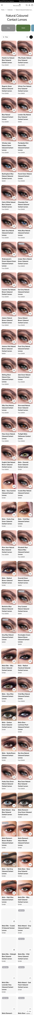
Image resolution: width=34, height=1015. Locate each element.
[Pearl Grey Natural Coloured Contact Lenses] (25, 337)
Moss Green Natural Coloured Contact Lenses (8, 436)
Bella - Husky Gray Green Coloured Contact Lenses (8, 521)
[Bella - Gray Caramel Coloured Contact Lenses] (9, 481)
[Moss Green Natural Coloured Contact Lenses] (9, 424)
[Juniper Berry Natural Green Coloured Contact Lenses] (25, 249)
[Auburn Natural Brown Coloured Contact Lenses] (9, 308)
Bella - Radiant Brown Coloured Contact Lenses (7, 580)
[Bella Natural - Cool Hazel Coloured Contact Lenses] (25, 973)
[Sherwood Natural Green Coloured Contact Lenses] (25, 396)
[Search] (26, 5)
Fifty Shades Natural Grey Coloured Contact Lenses (24, 60)
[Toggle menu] (2, 5)
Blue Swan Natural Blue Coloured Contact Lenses (24, 784)
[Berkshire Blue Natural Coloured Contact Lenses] (9, 597)
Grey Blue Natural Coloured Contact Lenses (7, 637)
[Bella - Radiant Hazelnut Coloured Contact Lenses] (25, 656)
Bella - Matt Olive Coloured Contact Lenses (7, 899)
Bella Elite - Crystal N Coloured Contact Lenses (8, 928)
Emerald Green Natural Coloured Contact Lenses (23, 580)
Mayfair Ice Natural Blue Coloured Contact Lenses (8, 60)
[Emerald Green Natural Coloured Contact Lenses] (25, 568)
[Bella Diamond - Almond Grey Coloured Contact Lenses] (9, 1003)
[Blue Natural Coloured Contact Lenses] (9, 105)
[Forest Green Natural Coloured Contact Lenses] (25, 164)
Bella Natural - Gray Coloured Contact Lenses (24, 928)
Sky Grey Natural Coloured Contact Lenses (23, 755)
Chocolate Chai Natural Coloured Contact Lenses (23, 204)
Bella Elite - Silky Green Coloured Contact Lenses (7, 668)
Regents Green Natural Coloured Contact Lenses (7, 88)
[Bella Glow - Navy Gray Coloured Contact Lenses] (25, 859)
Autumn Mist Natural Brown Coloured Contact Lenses (9, 348)
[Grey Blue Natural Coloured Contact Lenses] (9, 625)
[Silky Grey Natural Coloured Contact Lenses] (9, 396)
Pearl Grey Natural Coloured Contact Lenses (24, 348)
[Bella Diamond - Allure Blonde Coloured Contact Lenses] (25, 828)
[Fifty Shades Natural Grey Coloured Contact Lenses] (25, 48)
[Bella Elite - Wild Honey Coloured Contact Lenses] (25, 944)
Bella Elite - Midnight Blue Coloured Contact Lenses (9, 956)
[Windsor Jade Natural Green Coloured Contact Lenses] (9, 133)
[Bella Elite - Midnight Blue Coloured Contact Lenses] (9, 944)
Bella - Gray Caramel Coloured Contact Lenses (9, 493)
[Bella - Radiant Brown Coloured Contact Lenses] (9, 568)
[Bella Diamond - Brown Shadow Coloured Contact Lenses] (9, 828)
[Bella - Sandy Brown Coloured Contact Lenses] (9, 743)
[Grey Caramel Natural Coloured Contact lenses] (25, 597)
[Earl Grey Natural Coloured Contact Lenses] (25, 280)
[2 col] (31, 37)
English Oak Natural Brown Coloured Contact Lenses (8, 464)
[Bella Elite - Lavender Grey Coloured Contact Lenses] (9, 973)
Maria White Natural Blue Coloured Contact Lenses (8, 204)
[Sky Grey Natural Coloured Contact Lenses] (25, 743)
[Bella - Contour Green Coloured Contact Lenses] (9, 713)
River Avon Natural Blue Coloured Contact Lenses (8, 549)
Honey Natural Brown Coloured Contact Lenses (23, 320)
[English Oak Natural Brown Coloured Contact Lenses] (9, 453)
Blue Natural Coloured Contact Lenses (7, 117)
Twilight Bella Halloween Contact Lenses (24, 436)
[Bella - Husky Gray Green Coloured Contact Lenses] (9, 509)
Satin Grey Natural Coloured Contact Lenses (8, 233)
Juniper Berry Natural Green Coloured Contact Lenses (25, 261)
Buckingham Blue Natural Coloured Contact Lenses (7, 176)
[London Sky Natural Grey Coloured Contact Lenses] (25, 105)
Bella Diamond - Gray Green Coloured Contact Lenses (25, 812)
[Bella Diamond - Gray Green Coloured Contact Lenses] (25, 800)
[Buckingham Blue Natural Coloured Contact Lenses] (9, 164)
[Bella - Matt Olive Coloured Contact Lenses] (9, 888)
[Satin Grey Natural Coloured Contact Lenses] (9, 221)
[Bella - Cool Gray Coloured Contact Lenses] (9, 859)
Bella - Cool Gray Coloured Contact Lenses (7, 871)
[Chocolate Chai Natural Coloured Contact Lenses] (25, 192)
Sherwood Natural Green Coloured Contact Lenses (24, 407)
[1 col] (27, 37)
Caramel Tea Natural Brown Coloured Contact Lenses (8, 292)
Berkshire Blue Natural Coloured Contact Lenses (7, 609)
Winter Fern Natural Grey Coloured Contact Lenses (24, 88)
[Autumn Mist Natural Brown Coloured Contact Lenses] (9, 337)
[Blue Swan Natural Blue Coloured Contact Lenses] (25, 772)
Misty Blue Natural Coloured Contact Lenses (24, 233)
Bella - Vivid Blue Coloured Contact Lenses (23, 521)
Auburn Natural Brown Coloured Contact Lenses (7, 320)
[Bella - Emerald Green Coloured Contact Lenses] (25, 453)
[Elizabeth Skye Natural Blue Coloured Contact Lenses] (25, 538)
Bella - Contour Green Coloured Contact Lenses (7, 724)
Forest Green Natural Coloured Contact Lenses (25, 176)
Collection (10, 10)
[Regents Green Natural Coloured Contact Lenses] (9, 76)
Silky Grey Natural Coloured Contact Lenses (8, 407)
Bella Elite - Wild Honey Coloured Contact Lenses (23, 956)
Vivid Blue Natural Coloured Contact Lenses (24, 696)
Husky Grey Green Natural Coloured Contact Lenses (8, 784)
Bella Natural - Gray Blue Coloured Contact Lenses (8, 812)
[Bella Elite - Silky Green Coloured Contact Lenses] (9, 656)
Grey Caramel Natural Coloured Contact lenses (23, 609)
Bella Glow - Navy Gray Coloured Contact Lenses (24, 871)
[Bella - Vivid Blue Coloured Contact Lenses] (25, 509)
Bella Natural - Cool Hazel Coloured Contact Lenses (24, 985)
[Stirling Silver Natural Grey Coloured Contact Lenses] (9, 365)
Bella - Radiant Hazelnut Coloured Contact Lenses (24, 668)
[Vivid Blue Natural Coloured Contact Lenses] (25, 684)
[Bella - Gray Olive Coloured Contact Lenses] (9, 684)
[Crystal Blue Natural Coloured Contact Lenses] (25, 481)
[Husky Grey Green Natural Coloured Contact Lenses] (9, 772)
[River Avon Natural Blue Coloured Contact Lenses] (9, 538)
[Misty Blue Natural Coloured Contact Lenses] (25, 221)
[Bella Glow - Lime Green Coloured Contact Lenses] (25, 1003)
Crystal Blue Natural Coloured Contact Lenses (24, 493)
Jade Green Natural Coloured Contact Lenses (24, 377)
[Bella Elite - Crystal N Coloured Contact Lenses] (9, 916)
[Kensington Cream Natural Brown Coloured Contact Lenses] (25, 625)
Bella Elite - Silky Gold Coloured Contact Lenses (23, 899)
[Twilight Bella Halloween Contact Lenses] (25, 424)
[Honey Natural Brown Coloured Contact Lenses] (25, 308)
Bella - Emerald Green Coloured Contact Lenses (23, 464)
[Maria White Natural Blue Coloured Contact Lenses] (9, 192)
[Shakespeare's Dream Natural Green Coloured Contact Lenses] (9, 249)
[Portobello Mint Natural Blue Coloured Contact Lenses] (25, 133)
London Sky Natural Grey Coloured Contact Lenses (24, 117)
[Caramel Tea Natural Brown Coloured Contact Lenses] (9, 280)
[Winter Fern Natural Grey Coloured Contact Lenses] (25, 76)
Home (2, 10)
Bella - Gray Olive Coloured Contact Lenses (7, 696)
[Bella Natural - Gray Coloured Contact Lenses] (25, 916)
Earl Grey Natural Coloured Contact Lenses (23, 292)
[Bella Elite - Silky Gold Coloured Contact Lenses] (25, 888)
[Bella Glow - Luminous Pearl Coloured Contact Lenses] (25, 713)
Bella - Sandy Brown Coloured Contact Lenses (8, 755)
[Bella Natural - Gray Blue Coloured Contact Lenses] (9, 800)
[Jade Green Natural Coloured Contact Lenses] (25, 365)
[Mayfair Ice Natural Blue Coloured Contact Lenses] (9, 48)
